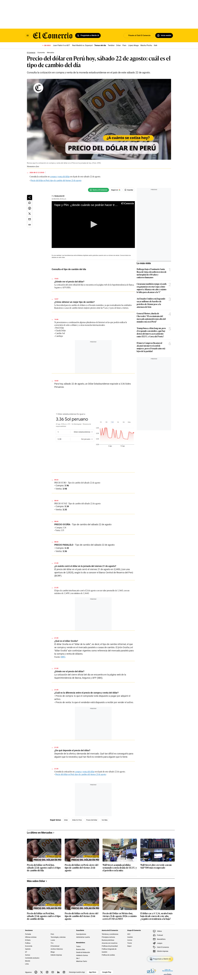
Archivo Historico (57, 952)
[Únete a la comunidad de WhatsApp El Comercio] (105, 190)
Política (27, 946)
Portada (28, 937)
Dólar (118, 45)
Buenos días (80, 952)
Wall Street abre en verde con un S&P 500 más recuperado (156, 869)
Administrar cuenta (83, 940)
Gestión (130, 940)
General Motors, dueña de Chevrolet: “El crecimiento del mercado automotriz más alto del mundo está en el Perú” (158, 317)
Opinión (28, 952)
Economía (28, 949)
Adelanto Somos (82, 958)
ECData (27, 943)
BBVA (63, 661)
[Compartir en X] (29, 213)
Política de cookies (108, 958)
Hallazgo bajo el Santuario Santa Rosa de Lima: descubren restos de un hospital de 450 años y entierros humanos (159, 273)
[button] (97, 226)
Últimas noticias (30, 940)
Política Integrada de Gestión (109, 953)
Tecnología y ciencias (58, 940)
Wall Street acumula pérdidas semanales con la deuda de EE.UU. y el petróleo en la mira (120, 870)
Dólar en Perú (84, 823)
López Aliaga (133, 45)
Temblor (111, 45)
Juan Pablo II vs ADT (61, 45)
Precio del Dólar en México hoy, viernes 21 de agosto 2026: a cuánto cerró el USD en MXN (120, 919)
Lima (27, 967)
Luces (53, 943)
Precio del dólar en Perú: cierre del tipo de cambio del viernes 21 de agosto (81, 870)
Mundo (27, 964)
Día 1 (78, 961)
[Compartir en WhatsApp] (29, 202)
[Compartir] (29, 197)
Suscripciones (81, 937)
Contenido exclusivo (32, 961)
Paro (124, 45)
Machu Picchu (146, 45)
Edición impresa (56, 958)
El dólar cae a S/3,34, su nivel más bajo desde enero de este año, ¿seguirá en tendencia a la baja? (156, 919)
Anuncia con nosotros (109, 946)
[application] (97, 226)
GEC (128, 937)
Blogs (53, 955)
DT (26, 955)
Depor (129, 949)
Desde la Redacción (83, 955)
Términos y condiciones (110, 937)
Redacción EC (60, 196)
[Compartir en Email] (29, 219)
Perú (52, 937)
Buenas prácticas (108, 943)
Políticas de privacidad (110, 949)
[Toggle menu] (27, 35)
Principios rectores (108, 940)
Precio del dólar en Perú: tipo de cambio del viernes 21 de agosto (56, 180)
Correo (129, 943)
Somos (27, 958)
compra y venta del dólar (60, 176)
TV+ (52, 946)
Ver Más (112, 823)
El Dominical (55, 949)
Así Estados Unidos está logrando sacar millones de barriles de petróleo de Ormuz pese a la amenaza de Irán (158, 302)
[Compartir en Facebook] (29, 208)
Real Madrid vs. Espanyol (82, 45)
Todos (78, 949)
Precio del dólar (99, 823)
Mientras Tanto (81, 964)
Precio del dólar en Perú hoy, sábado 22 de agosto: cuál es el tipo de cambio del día (44, 870)
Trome (129, 946)
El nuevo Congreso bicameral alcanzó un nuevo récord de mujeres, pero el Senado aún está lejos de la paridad (158, 346)
